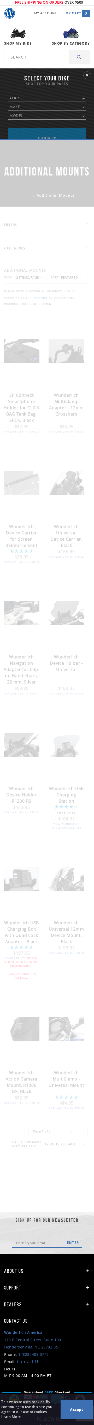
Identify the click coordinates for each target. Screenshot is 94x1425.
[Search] (79, 57)
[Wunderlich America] (9, 13)
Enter (73, 1242)
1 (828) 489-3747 (33, 1354)
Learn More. (11, 1417)
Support (12, 1287)
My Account (45, 13)
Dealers (13, 1304)
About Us (14, 1271)
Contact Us (29, 1361)
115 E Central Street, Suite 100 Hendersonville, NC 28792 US (32, 1340)
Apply (47, 132)
